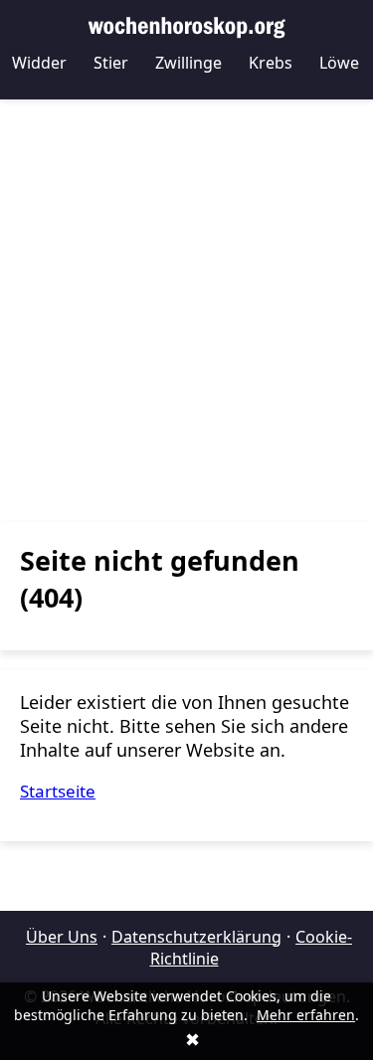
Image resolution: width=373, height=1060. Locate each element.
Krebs (270, 63)
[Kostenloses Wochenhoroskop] (187, 25)
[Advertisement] (186, 310)
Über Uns (61, 937)
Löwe (339, 63)
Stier (110, 63)
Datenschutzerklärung (196, 937)
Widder (39, 63)
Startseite (57, 791)
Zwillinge (188, 63)
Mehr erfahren (306, 1014)
